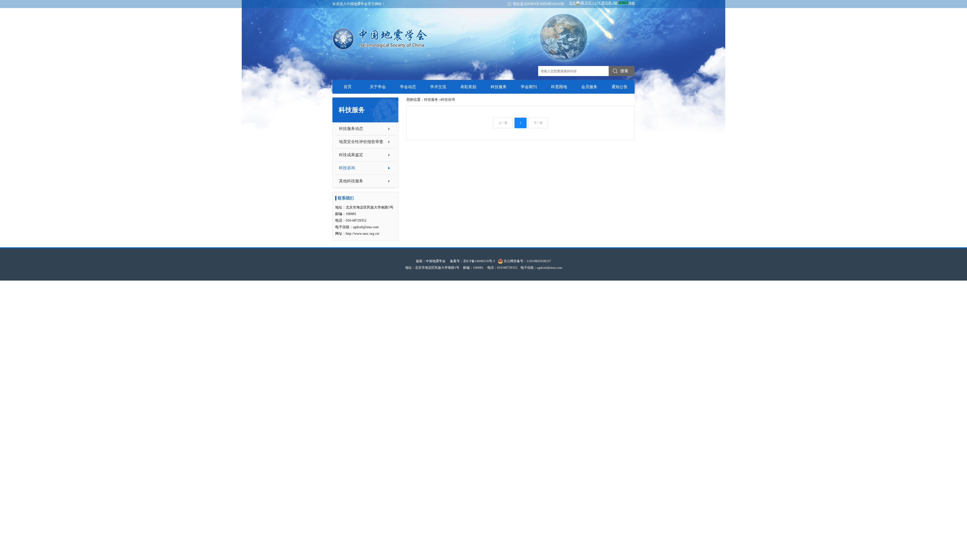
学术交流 (438, 87)
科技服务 (499, 87)
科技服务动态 (351, 128)
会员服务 (589, 87)
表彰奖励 (468, 87)
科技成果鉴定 (351, 155)
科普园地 (559, 87)
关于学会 (378, 87)
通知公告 (619, 87)
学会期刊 (529, 87)
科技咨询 (347, 168)
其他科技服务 (351, 181)
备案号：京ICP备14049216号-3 (472, 261)
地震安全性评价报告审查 (361, 142)
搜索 (624, 71)
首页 (347, 87)
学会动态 (408, 87)
